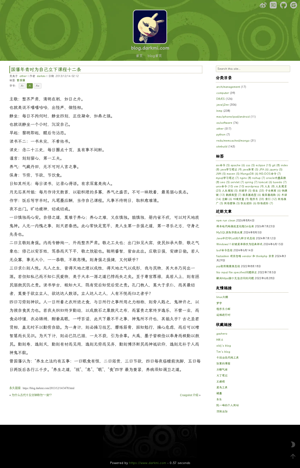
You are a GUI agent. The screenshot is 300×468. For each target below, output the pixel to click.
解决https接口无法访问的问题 (235, 278)
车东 (219, 399)
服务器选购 (271, 195)
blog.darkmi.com (150, 48)
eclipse (263, 165)
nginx (245, 178)
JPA (264, 169)
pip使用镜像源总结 (228, 266)
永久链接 (15, 388)
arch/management (228, 87)
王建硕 (220, 381)
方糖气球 (222, 369)
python (220, 134)
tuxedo (280, 182)
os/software (224, 122)
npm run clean (225, 220)
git (276, 165)
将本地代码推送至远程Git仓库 (235, 226)
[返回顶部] (293, 456)
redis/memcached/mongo (233, 140)
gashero (221, 333)
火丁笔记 (222, 375)
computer (222, 93)
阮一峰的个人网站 (227, 405)
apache (238, 165)
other (23, 76)
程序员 (257, 199)
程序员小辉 (223, 309)
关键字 (245, 190)
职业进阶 (248, 203)
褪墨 (219, 393)
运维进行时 (223, 315)
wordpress (254, 186)
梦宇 (219, 303)
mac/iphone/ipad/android (233, 116)
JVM (221, 173)
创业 (258, 190)
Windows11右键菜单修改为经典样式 (239, 244)
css (250, 165)
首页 (139, 56)
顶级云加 (222, 411)
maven (233, 173)
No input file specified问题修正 (236, 272)
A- (22, 85)
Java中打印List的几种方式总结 (235, 238)
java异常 (250, 169)
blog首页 (155, 56)
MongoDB (249, 173)
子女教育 (273, 190)
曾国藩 (21, 80)
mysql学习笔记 (227, 178)
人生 (270, 186)
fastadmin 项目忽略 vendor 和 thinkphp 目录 (245, 256)
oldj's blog (223, 345)
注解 (227, 199)
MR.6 (219, 339)
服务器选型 (251, 195)
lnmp (219, 110)
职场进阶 (265, 203)
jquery (276, 169)
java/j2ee (222, 104)
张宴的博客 (223, 363)
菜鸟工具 (222, 387)
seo (225, 182)
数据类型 (233, 195)
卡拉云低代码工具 (227, 357)
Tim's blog (223, 351)
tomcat (265, 182)
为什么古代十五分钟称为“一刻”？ (32, 395)
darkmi (41, 76)
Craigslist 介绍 (189, 395)
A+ (37, 85)
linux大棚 (222, 297)
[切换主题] (293, 444)
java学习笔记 (231, 169)
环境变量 (241, 199)
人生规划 (230, 190)
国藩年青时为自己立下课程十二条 (46, 69)
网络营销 (232, 203)
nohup (258, 178)
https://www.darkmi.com (147, 463)
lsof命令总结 (224, 250)
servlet (237, 182)
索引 (271, 199)
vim (239, 186)
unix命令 (224, 186)
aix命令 (223, 165)
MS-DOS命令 (270, 173)
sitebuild (221, 146)
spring (251, 182)
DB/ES (220, 99)
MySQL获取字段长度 (229, 232)
